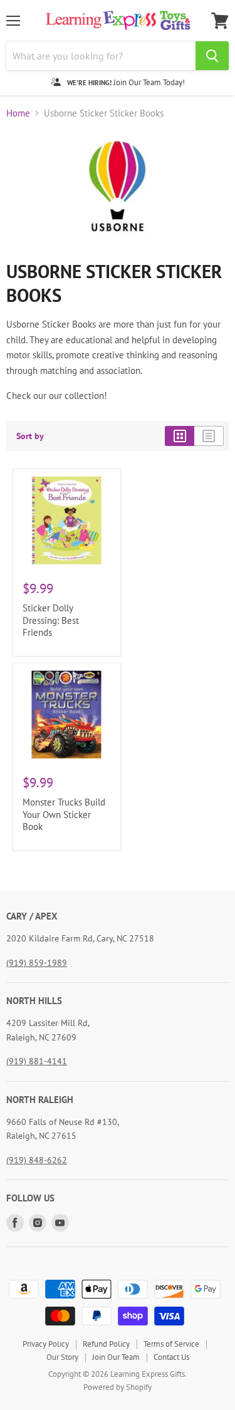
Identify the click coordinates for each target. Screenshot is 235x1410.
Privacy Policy (46, 1344)
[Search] (212, 55)
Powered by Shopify (117, 1387)
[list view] (209, 436)
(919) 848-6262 (36, 1160)
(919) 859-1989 (36, 962)
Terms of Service (171, 1344)
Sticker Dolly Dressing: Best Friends (51, 620)
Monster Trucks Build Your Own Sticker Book (64, 814)
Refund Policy (106, 1344)
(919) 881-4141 (36, 1061)
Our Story (62, 1357)
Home (18, 113)
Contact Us (171, 1357)
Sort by (30, 436)
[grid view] (179, 436)
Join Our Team (116, 1357)
